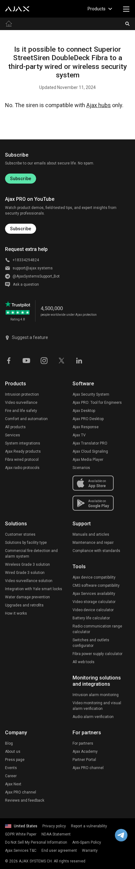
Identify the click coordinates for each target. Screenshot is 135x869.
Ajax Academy (85, 751)
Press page (14, 759)
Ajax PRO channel (20, 792)
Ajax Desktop (84, 410)
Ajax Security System (91, 394)
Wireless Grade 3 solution (27, 564)
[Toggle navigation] (126, 9)
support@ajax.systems (33, 268)
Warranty (90, 850)
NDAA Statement (56, 834)
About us (12, 751)
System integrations (22, 443)
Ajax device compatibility (94, 577)
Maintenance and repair (93, 542)
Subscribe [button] (20, 228)
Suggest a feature (30, 337)
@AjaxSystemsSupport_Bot (36, 276)
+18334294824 (26, 260)
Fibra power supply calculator (97, 654)
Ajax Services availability (94, 593)
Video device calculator (93, 610)
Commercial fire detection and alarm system (31, 554)
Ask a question (26, 284)
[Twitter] (61, 360)
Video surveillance (21, 402)
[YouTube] (26, 360)
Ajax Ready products (23, 451)
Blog (9, 743)
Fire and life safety (21, 410)
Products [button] (96, 8)
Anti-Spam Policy (86, 842)
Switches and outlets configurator (91, 643)
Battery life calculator (91, 618)
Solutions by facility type (26, 542)
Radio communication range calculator (97, 629)
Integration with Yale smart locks (33, 589)
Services (12, 435)
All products (15, 427)
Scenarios (81, 468)
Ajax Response (86, 427)
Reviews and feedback (24, 800)
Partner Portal (84, 759)
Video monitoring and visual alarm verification (97, 706)
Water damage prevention (27, 597)
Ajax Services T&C (20, 850)
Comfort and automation (26, 419)
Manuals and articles (91, 534)
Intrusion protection (22, 394)
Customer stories (20, 534)
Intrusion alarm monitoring (96, 695)
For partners (83, 743)
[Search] (127, 24)
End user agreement (59, 850)
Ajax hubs (98, 105)
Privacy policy (54, 826)
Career (11, 776)
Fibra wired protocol (22, 459)
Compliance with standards (96, 551)
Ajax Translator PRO (90, 443)
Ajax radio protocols (22, 468)
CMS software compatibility (96, 585)
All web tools (83, 662)
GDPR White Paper (20, 834)
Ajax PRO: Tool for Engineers (97, 402)
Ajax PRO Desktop (88, 419)
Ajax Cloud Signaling (90, 451)
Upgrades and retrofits (24, 605)
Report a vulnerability (89, 826)
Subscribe (20, 178)
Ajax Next (13, 784)
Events (11, 768)
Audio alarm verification (93, 717)
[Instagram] (44, 360)
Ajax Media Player (88, 459)
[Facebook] (9, 360)
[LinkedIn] (79, 360)
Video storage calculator (94, 602)
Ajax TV (79, 435)
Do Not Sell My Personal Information (36, 842)
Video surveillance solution (28, 581)
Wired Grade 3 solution (25, 572)
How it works (16, 613)
